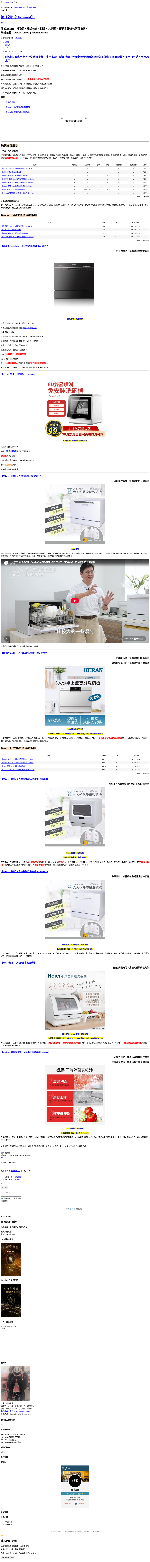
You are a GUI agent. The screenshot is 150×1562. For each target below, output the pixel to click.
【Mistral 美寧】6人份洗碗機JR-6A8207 (14, 175)
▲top (3, 1183)
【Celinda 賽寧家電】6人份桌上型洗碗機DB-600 (17, 193)
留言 (18, 1171)
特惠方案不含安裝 (30, 328)
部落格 (8, 45)
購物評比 (18, 1179)
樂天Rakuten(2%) (82, 1133)
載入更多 (4, 1188)
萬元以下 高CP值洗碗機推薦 (17, 107)
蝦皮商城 (66, 441)
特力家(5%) (82, 857)
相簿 (7, 42)
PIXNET (58, 1531)
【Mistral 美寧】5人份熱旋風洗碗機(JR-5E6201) (17, 182)
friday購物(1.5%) (96, 734)
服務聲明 (96, 1531)
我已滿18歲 (5, 1557)
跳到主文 (4, 23)
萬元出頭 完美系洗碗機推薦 (17, 112)
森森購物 (79, 319)
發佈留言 (4, 1201)
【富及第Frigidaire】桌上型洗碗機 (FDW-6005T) (17, 168)
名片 (7, 48)
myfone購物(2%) (68, 734)
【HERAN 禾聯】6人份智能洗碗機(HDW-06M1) (17, 179)
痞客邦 (13, 1171)
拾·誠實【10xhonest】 (18, 17)
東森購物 (70, 319)
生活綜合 (18, 38)
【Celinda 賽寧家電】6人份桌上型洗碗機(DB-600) (18, 770)
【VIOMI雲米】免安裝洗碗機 (11, 172)
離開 (12, 1557)
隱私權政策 (87, 1531)
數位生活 (18, 1177)
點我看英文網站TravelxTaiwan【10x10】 (16, 1411)
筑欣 (2, 1158)
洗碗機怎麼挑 (11, 102)
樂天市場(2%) (82, 734)
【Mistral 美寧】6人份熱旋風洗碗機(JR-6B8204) (17, 186)
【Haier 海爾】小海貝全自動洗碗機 (13, 189)
